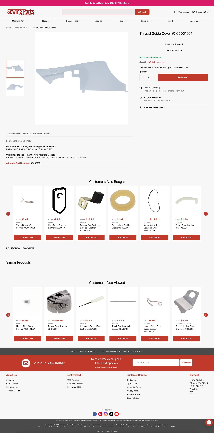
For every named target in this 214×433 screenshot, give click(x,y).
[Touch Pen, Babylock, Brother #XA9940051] (123, 314)
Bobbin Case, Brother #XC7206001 (57, 327)
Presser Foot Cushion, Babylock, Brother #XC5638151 (90, 228)
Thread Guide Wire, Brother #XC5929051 (25, 226)
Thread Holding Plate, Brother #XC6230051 (185, 327)
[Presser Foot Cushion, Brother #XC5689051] (123, 213)
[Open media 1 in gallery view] (127, 37)
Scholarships (12, 387)
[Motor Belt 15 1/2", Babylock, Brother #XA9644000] (154, 213)
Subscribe (186, 362)
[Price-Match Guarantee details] (165, 107)
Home (8, 28)
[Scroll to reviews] (173, 38)
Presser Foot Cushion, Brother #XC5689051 (122, 226)
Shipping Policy (133, 394)
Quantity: (143, 72)
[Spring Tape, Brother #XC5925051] (186, 213)
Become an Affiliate (75, 387)
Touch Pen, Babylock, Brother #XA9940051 (121, 327)
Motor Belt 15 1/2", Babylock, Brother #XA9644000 (152, 228)
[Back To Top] (210, 429)
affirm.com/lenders (120, 424)
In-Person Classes (75, 383)
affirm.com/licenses (127, 426)
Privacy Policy (133, 391)
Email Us (194, 389)
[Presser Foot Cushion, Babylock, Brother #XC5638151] (91, 213)
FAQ (191, 392)
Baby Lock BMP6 (21, 28)
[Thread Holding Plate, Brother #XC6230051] (186, 314)
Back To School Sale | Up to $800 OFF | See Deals (107, 3)
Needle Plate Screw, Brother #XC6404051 (25, 327)
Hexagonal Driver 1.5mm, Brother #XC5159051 (91, 327)
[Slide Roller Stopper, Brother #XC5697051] (59, 213)
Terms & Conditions (15, 391)
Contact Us (131, 380)
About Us (10, 380)
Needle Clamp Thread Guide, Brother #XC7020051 (153, 329)
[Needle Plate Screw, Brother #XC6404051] (27, 314)
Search (143, 12)
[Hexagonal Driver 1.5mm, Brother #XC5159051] (91, 314)
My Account (132, 383)
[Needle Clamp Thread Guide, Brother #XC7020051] (154, 314)
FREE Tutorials (73, 380)
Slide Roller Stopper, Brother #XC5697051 (57, 226)
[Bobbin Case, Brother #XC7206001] (59, 314)
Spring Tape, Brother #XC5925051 (185, 226)
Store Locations (13, 383)
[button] (200, 12)
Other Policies (133, 398)
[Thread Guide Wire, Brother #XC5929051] (27, 213)
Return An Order (134, 387)
